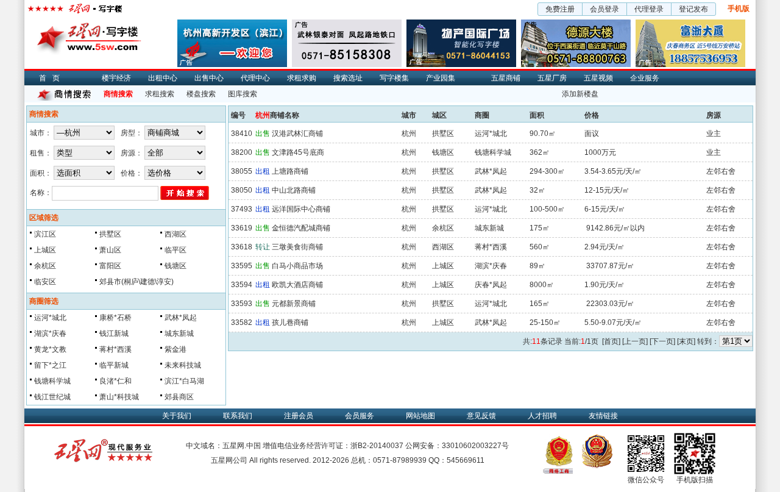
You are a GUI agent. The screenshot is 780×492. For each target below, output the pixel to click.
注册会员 (298, 416)
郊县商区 (179, 397)
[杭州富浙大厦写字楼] (690, 24)
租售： (41, 153)
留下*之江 (50, 365)
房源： (132, 153)
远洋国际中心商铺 (292, 209)
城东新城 (179, 333)
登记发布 (693, 9)
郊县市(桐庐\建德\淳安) (136, 281)
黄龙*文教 (50, 349)
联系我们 (237, 416)
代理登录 (649, 9)
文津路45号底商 (289, 152)
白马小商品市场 (289, 266)
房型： (132, 133)
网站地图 (420, 416)
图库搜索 (242, 94)
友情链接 (603, 416)
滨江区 (45, 234)
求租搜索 (159, 94)
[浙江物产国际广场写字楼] (461, 24)
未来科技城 (183, 365)
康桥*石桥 (115, 317)
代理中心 (255, 78)
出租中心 (162, 78)
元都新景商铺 (285, 303)
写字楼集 (394, 78)
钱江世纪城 (52, 397)
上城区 (45, 250)
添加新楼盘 (580, 94)
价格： (132, 173)
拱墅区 (110, 234)
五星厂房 (552, 78)
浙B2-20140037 (376, 445)
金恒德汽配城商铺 (292, 228)
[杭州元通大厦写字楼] (347, 24)
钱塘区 (175, 266)
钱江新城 (114, 333)
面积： (41, 173)
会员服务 (359, 416)
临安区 (45, 281)
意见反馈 (481, 416)
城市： (41, 133)
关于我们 (176, 416)
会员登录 (604, 9)
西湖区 (175, 234)
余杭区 (45, 266)
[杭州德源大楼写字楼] (576, 24)
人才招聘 (542, 416)
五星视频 (598, 78)
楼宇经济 (116, 78)
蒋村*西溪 (115, 349)
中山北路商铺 (285, 190)
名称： (41, 192)
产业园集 (440, 78)
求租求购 (301, 78)
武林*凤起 (181, 317)
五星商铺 (505, 78)
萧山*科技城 (119, 397)
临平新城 (114, 365)
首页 (52, 78)
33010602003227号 (475, 445)
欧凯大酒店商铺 (289, 284)
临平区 (175, 250)
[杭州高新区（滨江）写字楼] (232, 24)
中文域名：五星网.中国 (223, 445)
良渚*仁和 (115, 381)
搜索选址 (348, 78)
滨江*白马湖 (184, 381)
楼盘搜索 (201, 94)
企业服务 (644, 78)
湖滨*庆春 (50, 333)
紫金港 (175, 349)
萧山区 (110, 250)
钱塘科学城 (52, 381)
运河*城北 (50, 317)
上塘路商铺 (281, 171)
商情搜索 (118, 94)
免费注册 (560, 9)
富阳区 (110, 266)
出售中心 (209, 78)
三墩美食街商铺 (289, 247)
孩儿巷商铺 (281, 322)
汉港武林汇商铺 (289, 133)
